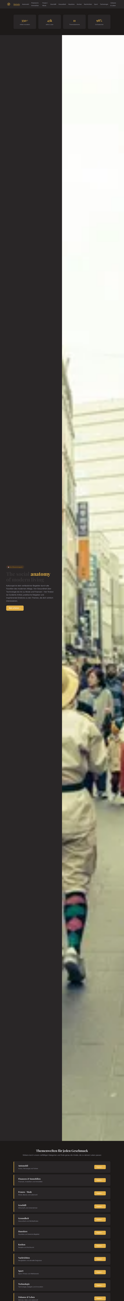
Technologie (104, 4)
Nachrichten (88, 4)
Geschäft (53, 4)
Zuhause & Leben (113, 4)
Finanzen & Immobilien (35, 4)
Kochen (79, 4)
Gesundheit (62, 4)
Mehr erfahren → (15, 608)
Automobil (25, 4)
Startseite (16, 4)
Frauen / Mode (45, 4)
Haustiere (71, 4)
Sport (96, 4)
